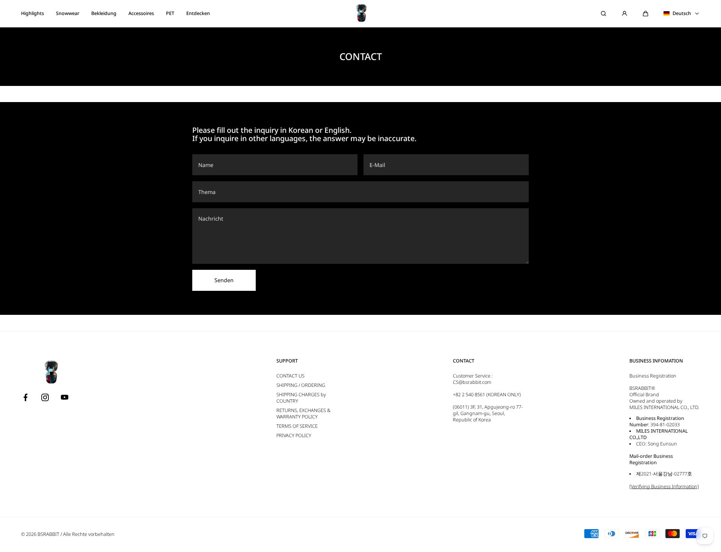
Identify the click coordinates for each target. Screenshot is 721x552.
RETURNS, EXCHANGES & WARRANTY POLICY (303, 413)
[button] (646, 14)
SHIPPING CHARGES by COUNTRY (301, 397)
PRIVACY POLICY (293, 435)
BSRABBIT (48, 534)
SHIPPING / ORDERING (300, 385)
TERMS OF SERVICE (297, 426)
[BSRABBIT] (360, 13)
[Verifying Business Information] (664, 486)
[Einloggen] (624, 14)
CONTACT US (290, 376)
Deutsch (682, 14)
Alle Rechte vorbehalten (89, 534)
